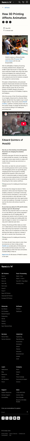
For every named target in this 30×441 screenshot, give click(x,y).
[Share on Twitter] (7, 22)
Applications (5, 369)
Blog (3, 372)
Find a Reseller (19, 397)
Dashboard (19, 311)
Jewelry (18, 356)
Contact (18, 381)
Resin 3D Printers (6, 293)
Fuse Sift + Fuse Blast (22, 281)
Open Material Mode (7, 326)
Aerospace (19, 344)
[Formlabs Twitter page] (6, 418)
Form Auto (4, 286)
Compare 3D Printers (7, 298)
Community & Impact (21, 379)
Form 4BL (4, 283)
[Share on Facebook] (3, 22)
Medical (3, 321)
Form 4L (4, 281)
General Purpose (6, 313)
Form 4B (4, 278)
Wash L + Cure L (20, 278)
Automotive (19, 341)
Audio (17, 359)
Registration (5, 254)
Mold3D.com (5, 246)
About (17, 369)
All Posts (7, 7)
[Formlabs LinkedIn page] (18, 418)
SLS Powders (5, 311)
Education (18, 351)
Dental (3, 318)
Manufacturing (20, 339)
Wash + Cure (19, 276)
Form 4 (3, 276)
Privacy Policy (5, 433)
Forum (3, 381)
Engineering (4, 316)
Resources (4, 374)
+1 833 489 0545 (20, 392)
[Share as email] (10, 22)
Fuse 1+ (3, 291)
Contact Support (6, 395)
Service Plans (5, 336)
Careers (18, 372)
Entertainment (20, 354)
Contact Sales (19, 395)
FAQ (10, 435)
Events (3, 377)
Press (17, 374)
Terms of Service (13, 433)
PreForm (18, 309)
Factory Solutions (6, 339)
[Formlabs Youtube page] (14, 418)
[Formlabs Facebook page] (3, 418)
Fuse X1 (3, 288)
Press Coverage (20, 377)
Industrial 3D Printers (7, 295)
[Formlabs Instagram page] (10, 418)
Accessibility (5, 397)
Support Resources (6, 392)
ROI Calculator (5, 379)
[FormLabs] (6, 2)
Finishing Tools (20, 283)
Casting (3, 323)
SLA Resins (4, 309)
